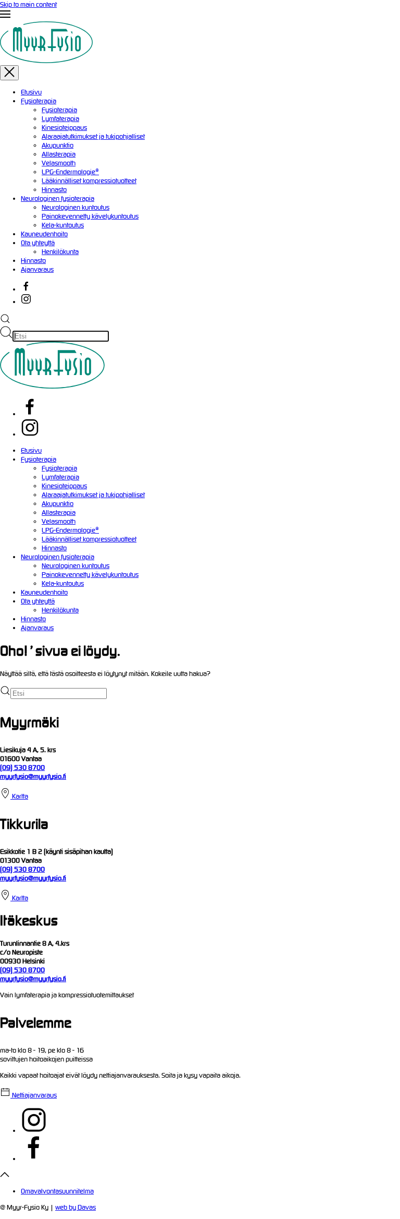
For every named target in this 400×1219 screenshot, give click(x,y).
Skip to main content (28, 4)
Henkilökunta (60, 251)
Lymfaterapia (60, 118)
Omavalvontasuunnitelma (57, 1191)
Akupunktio (57, 145)
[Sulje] (9, 72)
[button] (200, 15)
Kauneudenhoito (44, 234)
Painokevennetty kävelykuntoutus (90, 216)
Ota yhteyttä (38, 242)
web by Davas (75, 1207)
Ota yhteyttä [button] (38, 601)
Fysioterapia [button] (38, 459)
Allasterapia (59, 154)
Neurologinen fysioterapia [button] (57, 556)
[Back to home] (92, 60)
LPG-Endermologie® (70, 171)
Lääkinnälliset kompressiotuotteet (89, 180)
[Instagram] (30, 434)
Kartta (19, 796)
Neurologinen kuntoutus (75, 207)
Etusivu (31, 92)
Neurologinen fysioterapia (57, 198)
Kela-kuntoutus (63, 225)
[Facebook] (30, 413)
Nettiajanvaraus (33, 1095)
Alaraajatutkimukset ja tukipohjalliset (93, 136)
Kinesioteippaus (64, 127)
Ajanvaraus (37, 269)
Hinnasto (54, 189)
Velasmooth (59, 163)
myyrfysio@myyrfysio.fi (33, 776)
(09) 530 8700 (22, 767)
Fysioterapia (38, 100)
